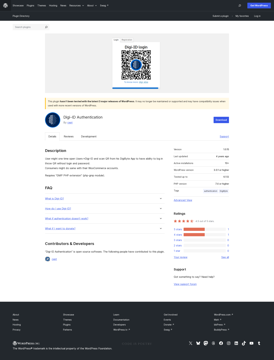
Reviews (69, 136)
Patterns (67, 329)
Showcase (68, 314)
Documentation (121, 319)
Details (52, 136)
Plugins (67, 324)
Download (221, 120)
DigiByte (224, 191)
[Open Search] (239, 5)
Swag (168, 329)
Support (224, 136)
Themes (67, 319)
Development (89, 136)
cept (70, 122)
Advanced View (183, 200)
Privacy (16, 329)
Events (167, 319)
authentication (210, 191)
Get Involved (170, 314)
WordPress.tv (121, 329)
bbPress (219, 324)
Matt (218, 319)
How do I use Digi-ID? (58, 208)
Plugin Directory (21, 16)
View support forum (185, 284)
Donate (169, 324)
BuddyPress (221, 329)
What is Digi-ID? (54, 198)
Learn (116, 314)
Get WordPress (259, 5)
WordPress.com (223, 314)
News (16, 319)
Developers (119, 324)
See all (225, 257)
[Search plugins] (46, 27)
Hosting (17, 324)
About (16, 314)
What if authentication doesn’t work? (66, 218)
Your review (180, 257)
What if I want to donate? (60, 228)
